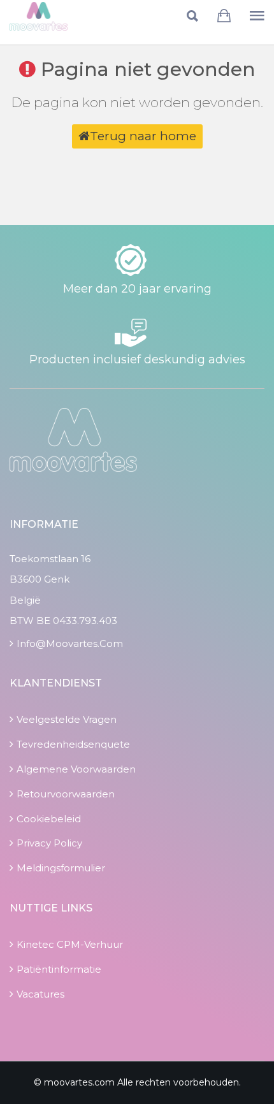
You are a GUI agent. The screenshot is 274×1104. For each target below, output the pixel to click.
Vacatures (40, 994)
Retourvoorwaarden (66, 794)
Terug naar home (143, 136)
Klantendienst (56, 683)
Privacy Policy (49, 843)
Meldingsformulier (61, 868)
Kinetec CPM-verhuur (70, 944)
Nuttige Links (51, 908)
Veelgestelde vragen (67, 719)
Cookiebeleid (49, 819)
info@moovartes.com (70, 643)
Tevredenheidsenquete (73, 744)
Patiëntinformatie (59, 969)
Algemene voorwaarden (76, 769)
